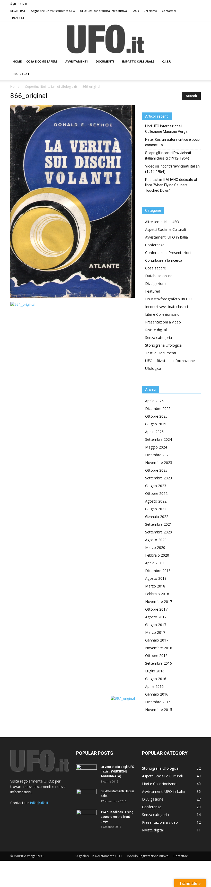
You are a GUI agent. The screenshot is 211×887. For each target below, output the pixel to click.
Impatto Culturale (138, 61)
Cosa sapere (155, 268)
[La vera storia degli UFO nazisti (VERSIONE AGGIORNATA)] (86, 772)
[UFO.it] (105, 39)
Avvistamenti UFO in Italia (166, 237)
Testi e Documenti (160, 352)
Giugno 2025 (155, 423)
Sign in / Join (18, 3)
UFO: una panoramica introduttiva (103, 11)
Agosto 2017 (155, 616)
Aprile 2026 (154, 400)
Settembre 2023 (158, 478)
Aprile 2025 (154, 431)
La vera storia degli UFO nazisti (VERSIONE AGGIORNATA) (117, 771)
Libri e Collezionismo (162, 314)
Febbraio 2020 (157, 555)
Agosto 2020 (155, 539)
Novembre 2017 (158, 601)
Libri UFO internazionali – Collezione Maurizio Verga (166, 129)
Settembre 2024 (158, 439)
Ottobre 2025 (156, 416)
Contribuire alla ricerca (163, 260)
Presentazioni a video (163, 322)
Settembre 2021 (158, 524)
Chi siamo (150, 11)
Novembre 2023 (158, 462)
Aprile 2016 (154, 686)
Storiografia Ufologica (163, 345)
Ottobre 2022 (156, 493)
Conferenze (154, 244)
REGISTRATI (18, 11)
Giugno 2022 (155, 508)
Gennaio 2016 (156, 694)
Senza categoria (158, 337)
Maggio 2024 (156, 447)
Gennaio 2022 (156, 516)
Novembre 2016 (158, 647)
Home (14, 86)
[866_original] (72, 296)
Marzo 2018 (155, 586)
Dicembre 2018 (158, 570)
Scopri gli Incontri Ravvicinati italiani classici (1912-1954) (168, 155)
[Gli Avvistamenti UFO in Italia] (86, 796)
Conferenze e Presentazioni (168, 252)
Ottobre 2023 (156, 470)
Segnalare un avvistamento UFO (53, 11)
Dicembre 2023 (158, 454)
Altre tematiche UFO (162, 221)
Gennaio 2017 (156, 640)
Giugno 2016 (155, 678)
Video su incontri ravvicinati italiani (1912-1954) (172, 169)
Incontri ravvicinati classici (166, 306)
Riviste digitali (156, 329)
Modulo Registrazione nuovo (148, 856)
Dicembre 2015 (158, 701)
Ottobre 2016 (156, 655)
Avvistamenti (76, 61)
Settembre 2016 (158, 663)
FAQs (135, 11)
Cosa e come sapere (41, 61)
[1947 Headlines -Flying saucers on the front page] (86, 817)
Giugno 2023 (155, 485)
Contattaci (169, 11)
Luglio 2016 (154, 671)
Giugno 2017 (155, 624)
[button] (194, 61)
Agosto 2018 (155, 578)
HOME (17, 61)
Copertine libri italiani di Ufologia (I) (51, 86)
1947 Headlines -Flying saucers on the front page (117, 816)
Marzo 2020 (155, 547)
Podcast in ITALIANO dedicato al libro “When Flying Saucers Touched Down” (171, 185)
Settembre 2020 (158, 532)
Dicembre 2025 (158, 408)
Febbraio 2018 (157, 593)
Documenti (105, 61)
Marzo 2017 (155, 632)
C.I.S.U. (167, 61)
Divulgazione (155, 283)
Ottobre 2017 (156, 609)
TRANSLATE (18, 18)
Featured (152, 291)
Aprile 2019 (154, 562)
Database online (158, 275)
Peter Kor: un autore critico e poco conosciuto (172, 142)
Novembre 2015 (158, 709)
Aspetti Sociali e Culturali (165, 229)
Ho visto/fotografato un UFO (169, 298)
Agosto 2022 (155, 501)
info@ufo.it (39, 802)
